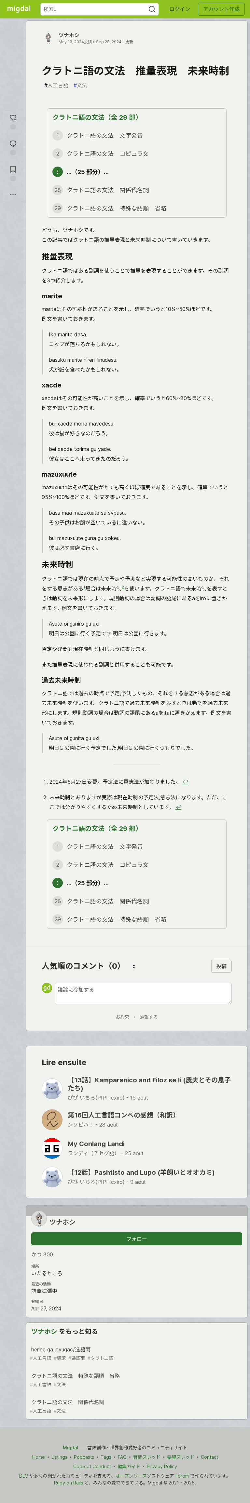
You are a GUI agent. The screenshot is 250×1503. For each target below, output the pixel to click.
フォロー (136, 1239)
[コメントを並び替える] (134, 966)
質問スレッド (146, 1457)
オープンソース (131, 1476)
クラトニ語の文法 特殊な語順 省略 (75, 1380)
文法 (80, 85)
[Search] (152, 9)
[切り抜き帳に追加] (13, 172)
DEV (23, 1476)
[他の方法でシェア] (13, 194)
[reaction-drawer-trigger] (13, 121)
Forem (182, 1476)
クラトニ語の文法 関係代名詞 (67, 1406)
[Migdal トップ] (19, 9)
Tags (106, 1457)
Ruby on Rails (68, 1482)
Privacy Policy (162, 1466)
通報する (149, 1017)
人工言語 (56, 85)
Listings (59, 1457)
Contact (209, 1457)
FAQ (122, 1457)
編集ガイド (129, 1466)
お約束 (122, 1017)
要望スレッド (180, 1457)
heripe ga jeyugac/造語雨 (71, 1353)
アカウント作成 (221, 9)
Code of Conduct (92, 1466)
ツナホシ (69, 35)
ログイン (179, 9)
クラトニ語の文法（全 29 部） (97, 117)
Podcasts (84, 1457)
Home (38, 1457)
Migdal (70, 1447)
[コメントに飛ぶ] (13, 147)
